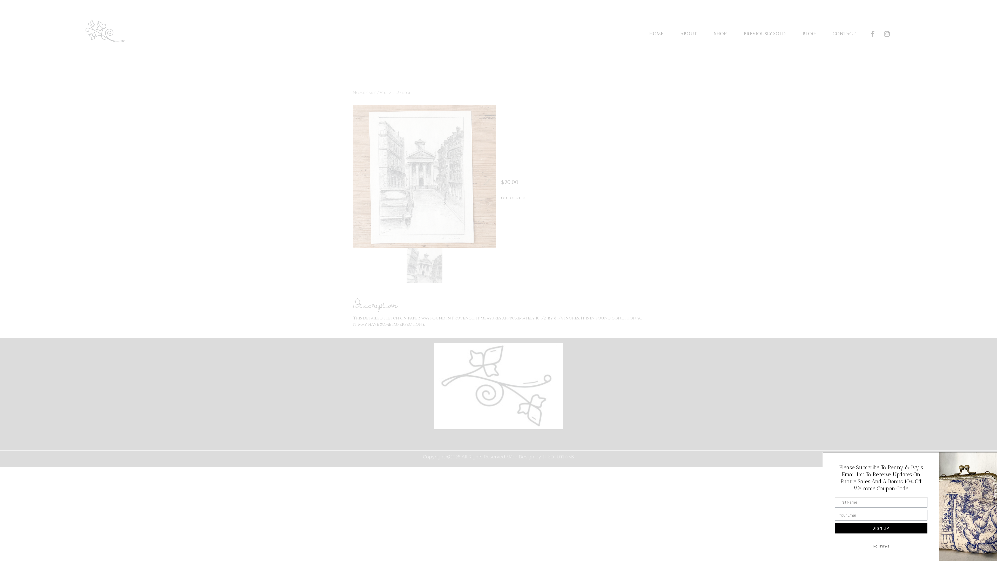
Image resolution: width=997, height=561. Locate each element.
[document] (498, 280)
